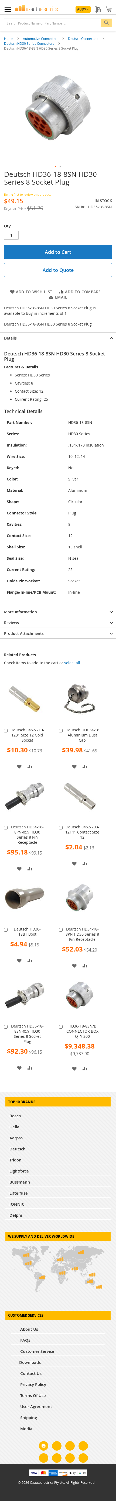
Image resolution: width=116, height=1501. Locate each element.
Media (25, 1428)
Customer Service (36, 1351)
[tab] (58, 337)
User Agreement (35, 1406)
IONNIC (17, 1204)
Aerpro (16, 1138)
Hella (14, 1127)
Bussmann (19, 1182)
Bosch (15, 1116)
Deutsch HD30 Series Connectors (29, 43)
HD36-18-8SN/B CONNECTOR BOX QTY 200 (82, 1031)
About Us (28, 1329)
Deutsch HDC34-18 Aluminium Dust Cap (82, 735)
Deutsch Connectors (83, 38)
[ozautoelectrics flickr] (57, 1459)
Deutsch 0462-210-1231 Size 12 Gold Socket (27, 735)
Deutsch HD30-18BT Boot (27, 931)
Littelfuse (18, 1193)
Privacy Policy (32, 1384)
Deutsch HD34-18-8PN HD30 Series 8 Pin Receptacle (82, 934)
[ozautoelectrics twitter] (83, 1446)
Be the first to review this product (27, 194)
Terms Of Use (32, 1395)
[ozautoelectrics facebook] (57, 1446)
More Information (20, 611)
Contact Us (30, 1373)
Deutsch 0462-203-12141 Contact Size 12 (82, 832)
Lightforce (19, 1171)
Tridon (15, 1160)
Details (10, 338)
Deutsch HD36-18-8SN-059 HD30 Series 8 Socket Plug (27, 1033)
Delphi (15, 1215)
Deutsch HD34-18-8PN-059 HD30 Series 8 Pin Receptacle (27, 834)
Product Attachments (24, 633)
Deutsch (17, 1149)
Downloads (30, 1362)
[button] (83, 9)
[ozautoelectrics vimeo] (83, 1459)
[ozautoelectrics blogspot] (43, 1446)
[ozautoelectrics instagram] (70, 1446)
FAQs (24, 1340)
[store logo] (36, 8)
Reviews (11, 622)
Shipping (28, 1417)
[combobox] (58, 23)
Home (9, 38)
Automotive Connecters (41, 38)
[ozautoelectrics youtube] (70, 1459)
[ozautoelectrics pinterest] (43, 1459)
